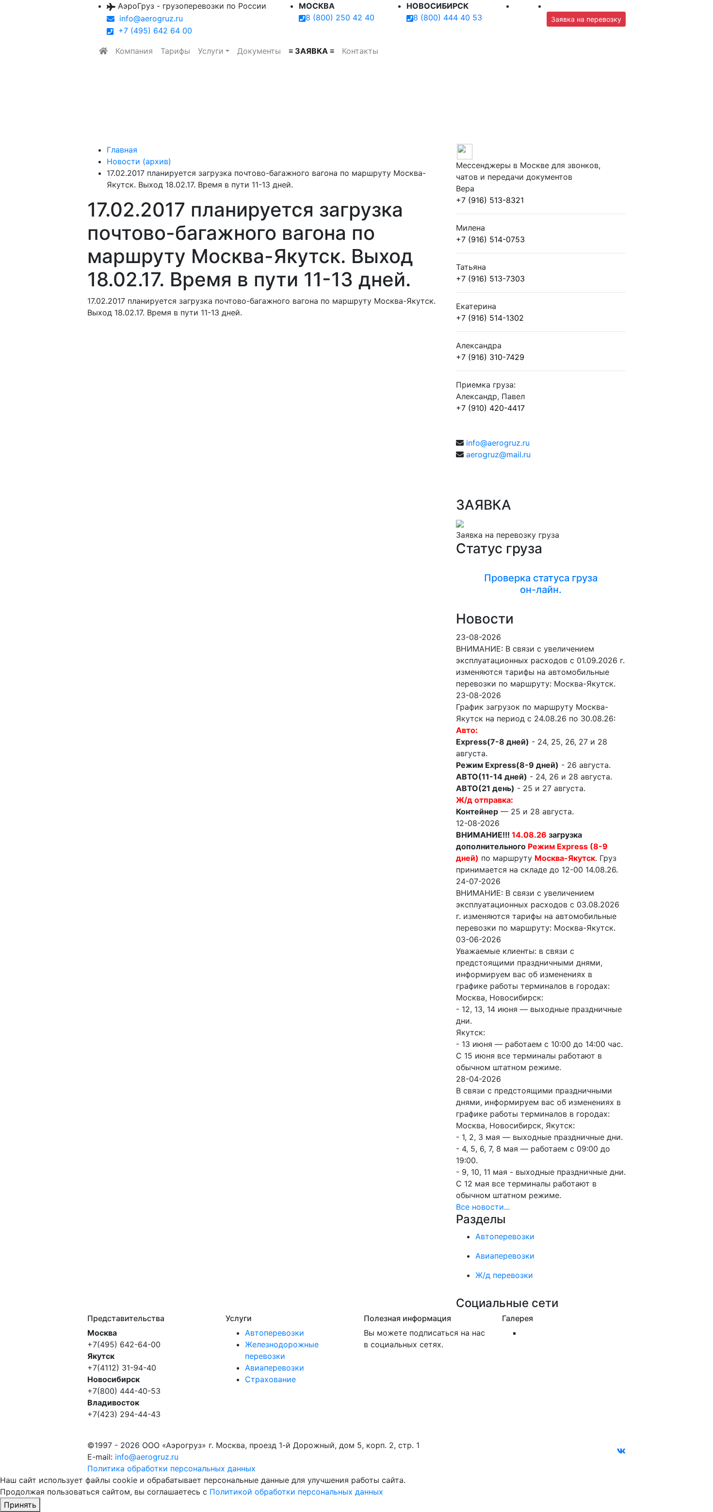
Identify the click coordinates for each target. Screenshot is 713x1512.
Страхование (270, 1379)
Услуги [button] (211, 51)
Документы (259, 51)
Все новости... (483, 1207)
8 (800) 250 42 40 (340, 17)
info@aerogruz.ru (148, 18)
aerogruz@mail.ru (498, 454)
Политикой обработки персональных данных (296, 1491)
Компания (134, 51)
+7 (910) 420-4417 (490, 408)
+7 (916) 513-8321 (490, 200)
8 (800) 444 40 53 (447, 17)
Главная (122, 150)
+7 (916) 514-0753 (490, 239)
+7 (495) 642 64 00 (152, 30)
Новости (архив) (139, 161)
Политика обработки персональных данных (171, 1468)
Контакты (360, 51)
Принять (20, 1505)
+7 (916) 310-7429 (490, 357)
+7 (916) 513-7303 (490, 278)
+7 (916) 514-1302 (490, 318)
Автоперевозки (274, 1333)
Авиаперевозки (274, 1367)
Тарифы (175, 51)
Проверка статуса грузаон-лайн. (541, 583)
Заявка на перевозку (586, 19)
